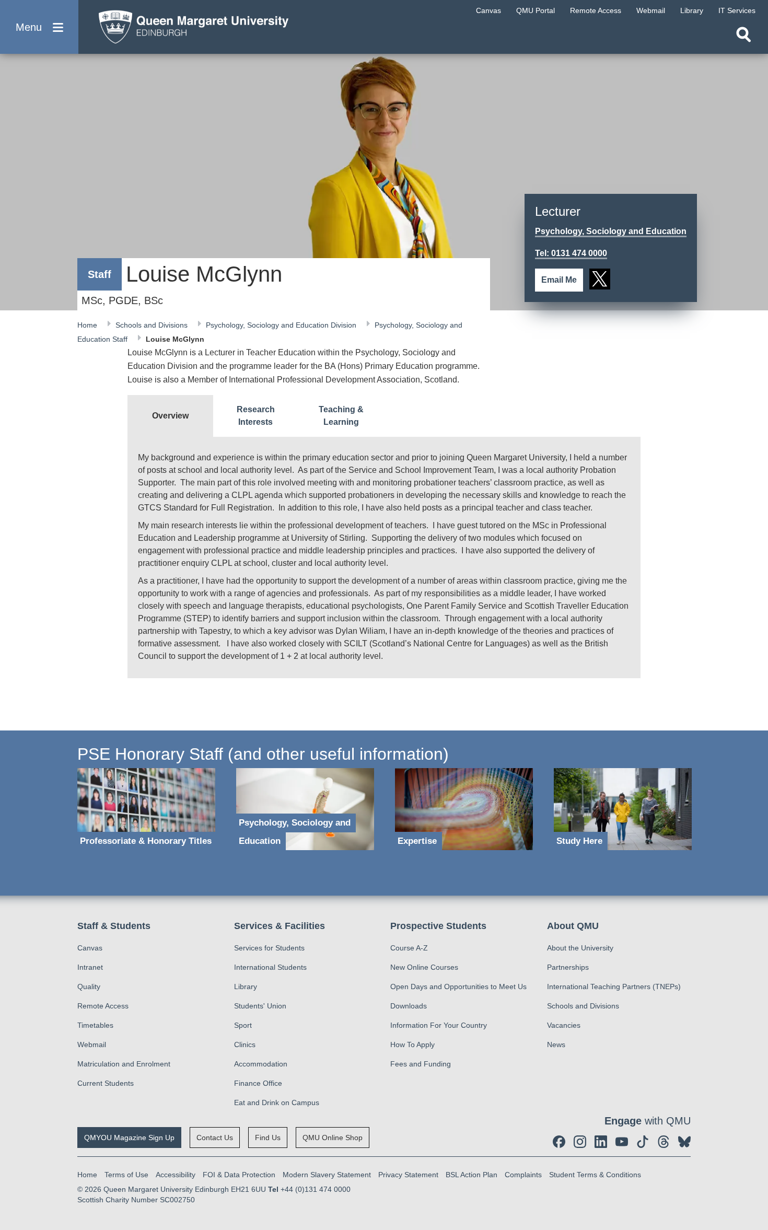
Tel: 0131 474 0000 (571, 253)
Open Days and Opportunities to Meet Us (458, 986)
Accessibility (175, 1174)
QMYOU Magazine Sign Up (129, 1137)
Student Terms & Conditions (595, 1174)
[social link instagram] (580, 1141)
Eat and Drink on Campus (276, 1102)
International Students (270, 967)
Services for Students (269, 948)
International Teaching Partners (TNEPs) (614, 986)
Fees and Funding (420, 1064)
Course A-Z (409, 948)
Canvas (89, 948)
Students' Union (260, 1006)
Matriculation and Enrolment (123, 1064)
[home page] (188, 24)
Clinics (244, 1044)
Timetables (95, 1025)
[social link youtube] (621, 1141)
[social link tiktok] (642, 1141)
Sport (243, 1025)
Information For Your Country (438, 1025)
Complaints (523, 1174)
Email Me (559, 279)
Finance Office (258, 1083)
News (556, 1044)
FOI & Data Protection (239, 1174)
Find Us (268, 1137)
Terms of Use (126, 1174)
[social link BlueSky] (684, 1141)
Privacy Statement (408, 1174)
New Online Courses (424, 967)
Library (245, 986)
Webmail (91, 1044)
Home (88, 325)
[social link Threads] (663, 1141)
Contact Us (214, 1137)
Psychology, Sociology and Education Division (282, 325)
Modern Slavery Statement (327, 1174)
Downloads (408, 1006)
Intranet (90, 967)
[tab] (170, 416)
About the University (580, 948)
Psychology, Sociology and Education (610, 231)
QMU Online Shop (332, 1137)
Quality (88, 986)
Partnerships (568, 967)
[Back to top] (755, 1128)
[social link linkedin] (601, 1141)
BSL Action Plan (471, 1174)
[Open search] (743, 34)
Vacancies (563, 1025)
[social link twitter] (599, 279)
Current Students (105, 1083)
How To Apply (412, 1044)
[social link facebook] (559, 1141)
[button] (39, 27)
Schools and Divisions (152, 325)
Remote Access (103, 1006)
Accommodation (260, 1064)
